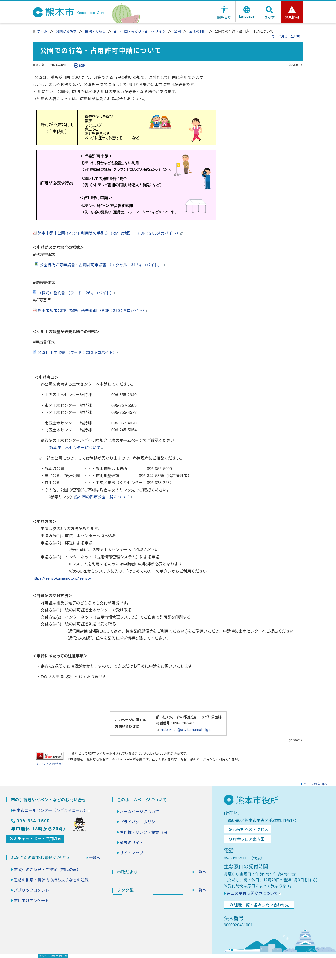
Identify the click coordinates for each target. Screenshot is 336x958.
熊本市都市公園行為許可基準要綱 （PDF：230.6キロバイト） (91, 310)
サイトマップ (131, 853)
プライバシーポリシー (139, 822)
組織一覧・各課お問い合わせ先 (261, 905)
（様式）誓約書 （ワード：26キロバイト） (75, 293)
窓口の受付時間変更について (252, 893)
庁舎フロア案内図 (248, 839)
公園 (177, 31)
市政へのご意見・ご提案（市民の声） (47, 869)
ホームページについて (139, 811)
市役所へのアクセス (250, 829)
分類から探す (66, 31)
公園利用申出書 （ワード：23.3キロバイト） (77, 352)
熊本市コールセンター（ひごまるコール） (50, 810)
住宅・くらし (95, 31)
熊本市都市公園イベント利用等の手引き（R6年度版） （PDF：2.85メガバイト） (108, 233)
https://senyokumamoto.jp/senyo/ (62, 578)
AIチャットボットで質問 (36, 838)
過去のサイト (131, 842)
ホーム (42, 31)
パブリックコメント (31, 890)
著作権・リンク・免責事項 (143, 832)
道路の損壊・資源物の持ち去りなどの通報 (51, 880)
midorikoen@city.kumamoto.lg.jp (185, 730)
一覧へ (94, 858)
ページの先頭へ (316, 784)
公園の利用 (197, 31)
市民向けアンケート (31, 900)
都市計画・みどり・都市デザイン (140, 31)
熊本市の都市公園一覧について (101, 497)
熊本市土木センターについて (75, 447)
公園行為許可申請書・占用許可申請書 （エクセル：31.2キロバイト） (100, 265)
